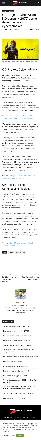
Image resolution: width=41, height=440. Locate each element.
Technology (11, 11)
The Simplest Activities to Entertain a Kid (17, 345)
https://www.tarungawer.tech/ (20, 305)
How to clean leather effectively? (14, 398)
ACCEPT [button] (20, 435)
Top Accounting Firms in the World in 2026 (17, 326)
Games (10, 8)
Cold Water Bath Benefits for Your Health (17, 336)
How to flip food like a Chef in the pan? (16, 371)
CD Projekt (14, 138)
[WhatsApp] (19, 34)
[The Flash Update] (20, 411)
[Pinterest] (14, 34)
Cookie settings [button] (9, 435)
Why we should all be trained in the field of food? (19, 393)
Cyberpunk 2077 (20, 252)
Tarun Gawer (7, 29)
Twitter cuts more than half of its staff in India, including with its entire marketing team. (19, 388)
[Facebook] (4, 34)
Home (4, 8)
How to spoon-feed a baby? (12, 361)
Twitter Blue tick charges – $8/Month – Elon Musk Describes (20, 381)
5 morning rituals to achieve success (15, 366)
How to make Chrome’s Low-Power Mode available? (20, 356)
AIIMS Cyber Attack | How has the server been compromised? (18, 351)
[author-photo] (20, 299)
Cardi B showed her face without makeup (30, 278)
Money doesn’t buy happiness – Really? (16, 340)
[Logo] (20, 3)
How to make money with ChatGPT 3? (16, 331)
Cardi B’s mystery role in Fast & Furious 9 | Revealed (10, 279)
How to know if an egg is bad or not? (15, 376)
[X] (9, 34)
